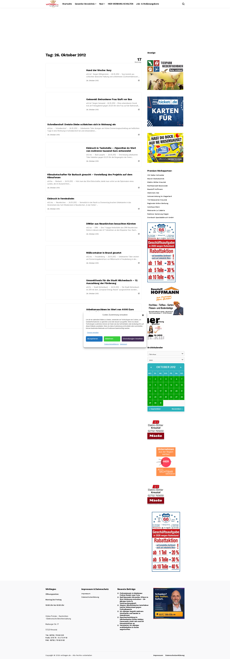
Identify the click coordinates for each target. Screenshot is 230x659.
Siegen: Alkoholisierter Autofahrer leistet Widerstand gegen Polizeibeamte (134, 607)
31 (160, 403)
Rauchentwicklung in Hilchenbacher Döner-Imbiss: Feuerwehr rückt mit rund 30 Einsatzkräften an (132, 620)
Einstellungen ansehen (133, 339)
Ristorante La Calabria (156, 210)
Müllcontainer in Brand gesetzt (103, 252)
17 (160, 391)
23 (155, 397)
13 (176, 385)
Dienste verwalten (93, 332)
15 (150, 391)
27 (176, 397)
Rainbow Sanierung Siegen (158, 214)
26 (171, 397)
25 (166, 397)
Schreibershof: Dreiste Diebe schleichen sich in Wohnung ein (81, 124)
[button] (143, 315)
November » (177, 409)
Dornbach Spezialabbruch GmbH (160, 217)
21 (181, 391)
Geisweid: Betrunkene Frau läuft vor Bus (109, 99)
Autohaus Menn (153, 207)
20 (176, 391)
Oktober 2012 (166, 367)
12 (171, 385)
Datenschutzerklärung (111, 344)
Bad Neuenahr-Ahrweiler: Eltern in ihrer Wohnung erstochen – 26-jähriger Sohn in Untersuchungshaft (134, 600)
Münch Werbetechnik (155, 179)
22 (150, 397)
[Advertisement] (115, 30)
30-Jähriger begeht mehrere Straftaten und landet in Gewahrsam (131, 613)
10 (160, 385)
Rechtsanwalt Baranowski (157, 186)
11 (166, 385)
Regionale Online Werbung (157, 203)
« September (155, 409)
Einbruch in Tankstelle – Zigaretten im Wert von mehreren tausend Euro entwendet (111, 149)
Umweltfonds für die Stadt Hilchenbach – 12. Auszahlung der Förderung (112, 282)
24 (161, 397)
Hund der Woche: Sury (98, 70)
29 (150, 403)
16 (155, 391)
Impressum (123, 344)
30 (155, 403)
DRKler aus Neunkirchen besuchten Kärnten (111, 223)
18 (166, 391)
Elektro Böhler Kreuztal (156, 182)
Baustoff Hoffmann (155, 189)
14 (182, 385)
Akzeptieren (92, 339)
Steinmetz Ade (153, 193)
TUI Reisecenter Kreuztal (157, 200)
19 (171, 391)
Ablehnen (109, 339)
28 (182, 397)
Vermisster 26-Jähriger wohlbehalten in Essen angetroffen (129, 627)
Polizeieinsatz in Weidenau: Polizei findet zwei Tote (131, 594)
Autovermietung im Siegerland (159, 196)
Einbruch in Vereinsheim (60, 198)
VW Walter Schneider (155, 175)
